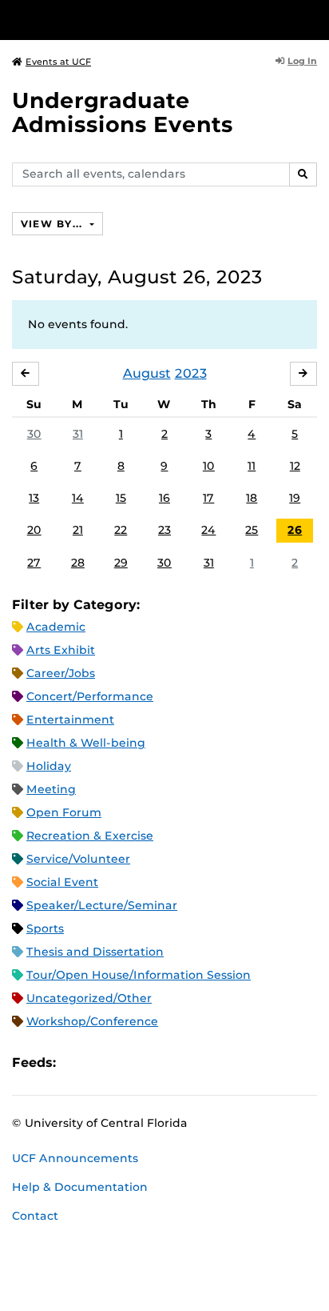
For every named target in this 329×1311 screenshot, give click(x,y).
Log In (302, 60)
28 (78, 562)
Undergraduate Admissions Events (122, 112)
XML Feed (158, 1062)
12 (295, 466)
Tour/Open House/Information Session (138, 975)
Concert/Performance (89, 696)
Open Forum (63, 812)
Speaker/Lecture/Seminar (101, 905)
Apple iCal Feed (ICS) (76, 1062)
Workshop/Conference (92, 1021)
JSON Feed (185, 1062)
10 (209, 466)
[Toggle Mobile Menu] (313, 19)
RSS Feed (131, 1062)
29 (121, 562)
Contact (35, 1216)
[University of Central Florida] (121, 19)
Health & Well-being (85, 743)
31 (78, 434)
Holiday (48, 766)
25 (251, 530)
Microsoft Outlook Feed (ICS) (103, 1062)
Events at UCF (58, 61)
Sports (45, 928)
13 (34, 498)
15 (121, 498)
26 (294, 530)
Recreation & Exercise (89, 835)
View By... (53, 224)
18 (251, 498)
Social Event (62, 882)
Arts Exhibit (60, 650)
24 (208, 530)
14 (78, 498)
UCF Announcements (75, 1158)
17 (208, 498)
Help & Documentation (80, 1187)
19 (294, 498)
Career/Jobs (60, 673)
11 (252, 466)
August (147, 373)
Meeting (51, 789)
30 (34, 434)
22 (120, 530)
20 (34, 530)
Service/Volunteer (78, 859)
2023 (191, 373)
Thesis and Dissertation (95, 951)
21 (78, 530)
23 (164, 530)
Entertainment (70, 719)
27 (34, 562)
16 (164, 498)
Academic (55, 626)
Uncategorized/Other (89, 998)
